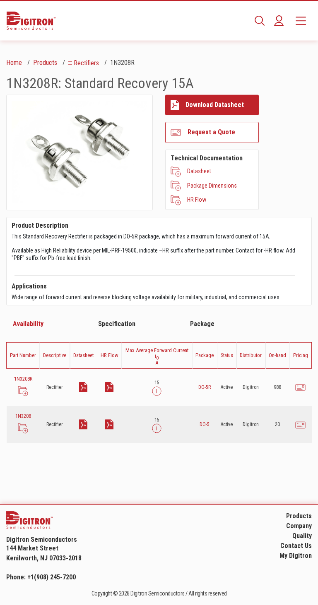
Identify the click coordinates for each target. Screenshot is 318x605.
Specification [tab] (116, 324)
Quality (302, 536)
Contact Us (296, 546)
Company (299, 526)
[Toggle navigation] (300, 20)
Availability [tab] (28, 324)
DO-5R (204, 387)
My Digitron (295, 556)
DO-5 (205, 424)
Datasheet (199, 171)
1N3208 (23, 416)
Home (14, 63)
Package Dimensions (212, 185)
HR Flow (196, 199)
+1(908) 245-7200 (51, 577)
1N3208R (23, 379)
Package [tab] (202, 324)
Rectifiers (86, 63)
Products (45, 63)
